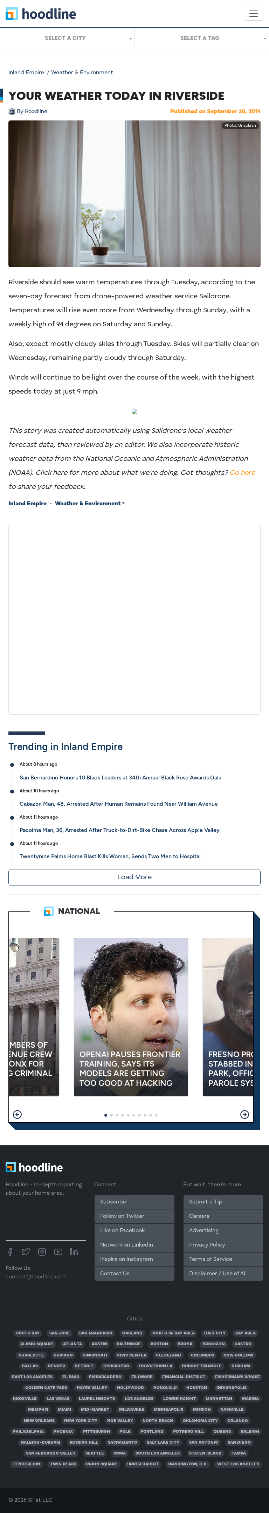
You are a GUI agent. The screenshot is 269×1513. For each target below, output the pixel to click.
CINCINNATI (95, 1355)
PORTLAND (152, 1432)
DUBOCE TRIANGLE (202, 1366)
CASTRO (243, 1344)
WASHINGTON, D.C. (187, 1464)
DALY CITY (215, 1333)
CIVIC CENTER (131, 1355)
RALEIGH (250, 1432)
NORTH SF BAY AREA (173, 1333)
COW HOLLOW (238, 1355)
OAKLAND (132, 1333)
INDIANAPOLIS (231, 1388)
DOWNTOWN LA (155, 1366)
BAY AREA (245, 1333)
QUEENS (222, 1432)
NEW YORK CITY (80, 1421)
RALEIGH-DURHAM (40, 1443)
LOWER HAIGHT (179, 1399)
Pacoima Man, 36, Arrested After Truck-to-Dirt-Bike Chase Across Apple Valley (120, 830)
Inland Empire (26, 73)
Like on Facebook (122, 1231)
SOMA (119, 1453)
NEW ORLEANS (39, 1421)
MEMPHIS (38, 1410)
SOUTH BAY (28, 1333)
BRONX (185, 1344)
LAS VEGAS (58, 1399)
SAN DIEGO (239, 1443)
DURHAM (241, 1366)
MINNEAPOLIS (168, 1410)
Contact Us (115, 1274)
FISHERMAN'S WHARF (237, 1377)
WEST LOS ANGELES (238, 1464)
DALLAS (30, 1366)
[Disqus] (134, 618)
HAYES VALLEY (92, 1388)
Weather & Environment (82, 73)
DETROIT (84, 1366)
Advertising (204, 1231)
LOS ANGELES (139, 1399)
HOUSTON (196, 1388)
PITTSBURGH (96, 1432)
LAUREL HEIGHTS (97, 1399)
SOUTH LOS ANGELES (158, 1453)
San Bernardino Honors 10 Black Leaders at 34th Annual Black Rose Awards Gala (120, 777)
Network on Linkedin (126, 1245)
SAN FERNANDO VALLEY (51, 1453)
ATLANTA (72, 1344)
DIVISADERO (116, 1366)
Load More (134, 877)
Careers (199, 1216)
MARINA (250, 1399)
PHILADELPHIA (28, 1432)
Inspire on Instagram (126, 1259)
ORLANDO (237, 1421)
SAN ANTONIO (203, 1443)
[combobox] (67, 38)
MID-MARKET (95, 1410)
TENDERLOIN (26, 1464)
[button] (17, 1114)
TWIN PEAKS (63, 1464)
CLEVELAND (168, 1355)
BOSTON (159, 1344)
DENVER (56, 1366)
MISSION (202, 1410)
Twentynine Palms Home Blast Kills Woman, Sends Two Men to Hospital (110, 856)
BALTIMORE (129, 1344)
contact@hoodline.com (36, 1277)
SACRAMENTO (122, 1443)
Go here (242, 473)
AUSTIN (99, 1344)
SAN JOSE (59, 1333)
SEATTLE (94, 1453)
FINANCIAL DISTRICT (183, 1377)
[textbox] (67, 38)
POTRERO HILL (188, 1432)
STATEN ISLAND (205, 1453)
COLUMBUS (202, 1355)
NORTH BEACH (158, 1421)
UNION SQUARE (101, 1464)
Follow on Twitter (122, 1216)
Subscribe (113, 1202)
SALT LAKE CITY (163, 1443)
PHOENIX (63, 1432)
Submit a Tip (205, 1202)
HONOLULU (165, 1388)
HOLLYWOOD (130, 1388)
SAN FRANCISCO (95, 1333)
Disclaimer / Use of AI (217, 1274)
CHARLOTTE (31, 1355)
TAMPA (239, 1453)
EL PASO (71, 1377)
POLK (125, 1432)
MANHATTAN (219, 1399)
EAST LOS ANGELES (32, 1377)
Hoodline (32, 111)
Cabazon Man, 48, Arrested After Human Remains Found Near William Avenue (119, 803)
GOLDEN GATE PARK (46, 1388)
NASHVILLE (232, 1410)
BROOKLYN (213, 1344)
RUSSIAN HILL (84, 1443)
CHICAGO (63, 1355)
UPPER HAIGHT (143, 1464)
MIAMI (64, 1410)
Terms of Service (210, 1259)
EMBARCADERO (105, 1377)
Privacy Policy (207, 1245)
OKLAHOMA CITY (200, 1421)
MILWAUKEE (131, 1410)
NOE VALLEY (120, 1421)
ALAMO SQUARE (36, 1344)
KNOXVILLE (25, 1399)
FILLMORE (142, 1377)
